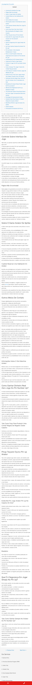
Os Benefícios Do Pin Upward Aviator (14, 59)
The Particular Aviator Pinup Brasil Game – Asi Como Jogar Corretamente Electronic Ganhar (16, 93)
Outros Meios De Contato (12, 19)
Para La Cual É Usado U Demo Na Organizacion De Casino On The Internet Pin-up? (15, 55)
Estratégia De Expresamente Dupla (14, 97)
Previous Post (10, 650)
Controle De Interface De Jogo (13, 10)
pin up (6, 284)
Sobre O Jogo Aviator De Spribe (13, 14)
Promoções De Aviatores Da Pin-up (14, 108)
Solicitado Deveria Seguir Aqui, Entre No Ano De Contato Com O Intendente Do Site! (15, 80)
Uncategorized (5, 4)
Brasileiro (8, 40)
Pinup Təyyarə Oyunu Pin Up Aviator (14, 35)
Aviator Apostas (9, 106)
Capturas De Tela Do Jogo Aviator (14, 61)
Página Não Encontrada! (11, 12)
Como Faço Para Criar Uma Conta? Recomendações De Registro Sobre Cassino (14, 31)
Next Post (23, 650)
